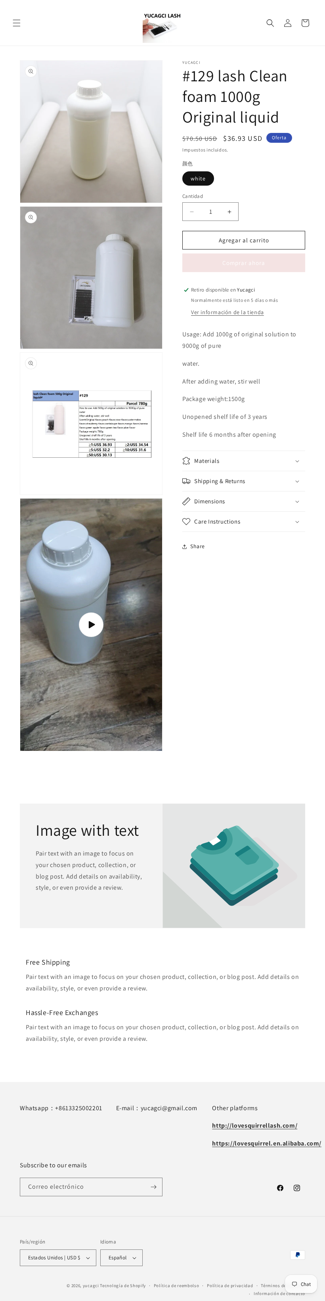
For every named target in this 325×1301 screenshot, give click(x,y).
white (198, 178)
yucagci (91, 1285)
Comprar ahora (243, 263)
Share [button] (197, 546)
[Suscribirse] (153, 1187)
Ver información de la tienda (227, 312)
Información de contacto (279, 1293)
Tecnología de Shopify (123, 1285)
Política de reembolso (176, 1285)
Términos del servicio (283, 1285)
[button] (16, 23)
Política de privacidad (230, 1285)
